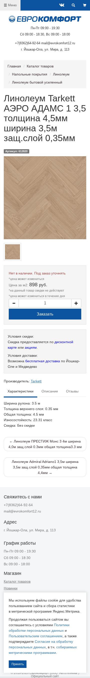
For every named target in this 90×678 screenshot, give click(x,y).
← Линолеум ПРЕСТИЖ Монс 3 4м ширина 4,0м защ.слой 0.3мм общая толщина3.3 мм (45, 444)
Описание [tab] (50, 391)
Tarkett (36, 381)
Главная (14, 66)
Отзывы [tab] (72, 391)
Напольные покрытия (29, 74)
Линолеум (61, 74)
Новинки (11, 588)
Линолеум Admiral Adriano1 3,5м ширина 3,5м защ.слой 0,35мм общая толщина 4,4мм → (45, 467)
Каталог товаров (40, 66)
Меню (12, 5)
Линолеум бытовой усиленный (37, 82)
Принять (18, 664)
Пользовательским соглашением (35, 636)
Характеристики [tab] (21, 391)
